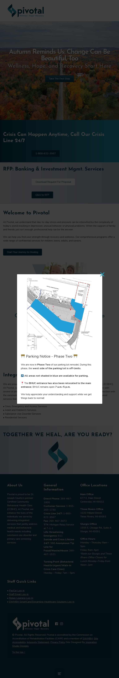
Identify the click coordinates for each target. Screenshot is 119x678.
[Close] (102, 274)
